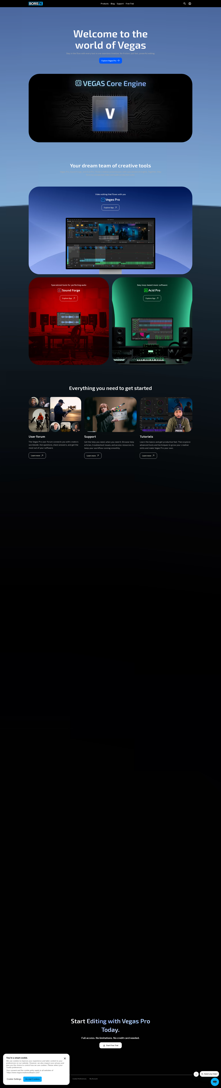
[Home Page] (36, 4)
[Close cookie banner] (64, 1058)
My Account (94, 1079)
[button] (105, 3)
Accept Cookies (32, 1079)
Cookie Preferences (79, 1079)
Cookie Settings (14, 1079)
